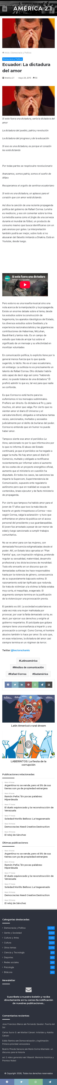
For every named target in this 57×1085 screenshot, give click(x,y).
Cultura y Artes (11, 937)
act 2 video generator (12, 1057)
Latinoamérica (29, 660)
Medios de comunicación (29, 667)
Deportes (8, 957)
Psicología (9, 967)
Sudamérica (41, 673)
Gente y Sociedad (13, 933)
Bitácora (8, 972)
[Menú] (4, 9)
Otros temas (10, 947)
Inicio (7, 52)
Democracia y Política (21, 52)
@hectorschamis (20, 650)
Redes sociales (11, 962)
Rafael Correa (18, 673)
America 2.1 (9, 78)
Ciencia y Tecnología (14, 952)
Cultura (7, 942)
